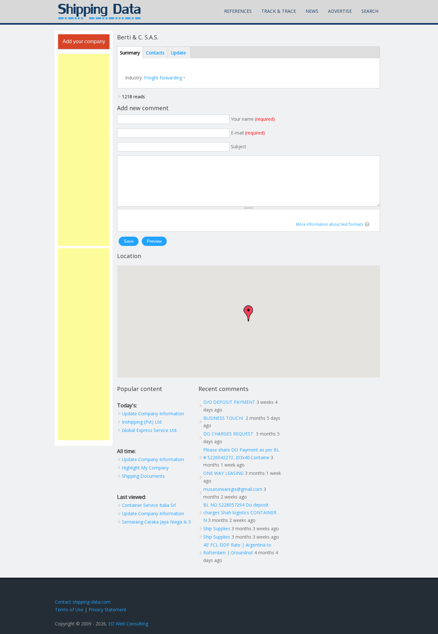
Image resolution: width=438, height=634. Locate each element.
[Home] (99, 12)
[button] (248, 313)
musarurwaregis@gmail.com (232, 489)
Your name (253, 119)
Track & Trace (278, 11)
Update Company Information (153, 413)
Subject (238, 146)
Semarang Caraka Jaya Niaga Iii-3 (156, 522)
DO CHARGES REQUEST (229, 434)
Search (369, 11)
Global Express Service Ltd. (149, 430)
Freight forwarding (163, 78)
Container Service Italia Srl (149, 505)
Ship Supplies (216, 528)
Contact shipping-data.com (83, 602)
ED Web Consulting (128, 624)
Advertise (340, 11)
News (312, 11)
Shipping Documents (143, 476)
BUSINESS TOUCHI (223, 418)
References (238, 11)
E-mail (248, 133)
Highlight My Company (145, 468)
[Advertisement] (83, 150)
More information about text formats (329, 224)
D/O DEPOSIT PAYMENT (229, 402)
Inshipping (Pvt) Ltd (142, 422)
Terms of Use (69, 609)
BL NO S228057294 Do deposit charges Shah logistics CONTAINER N (239, 512)
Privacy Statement (107, 609)
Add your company (84, 41)
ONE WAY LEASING (223, 473)
